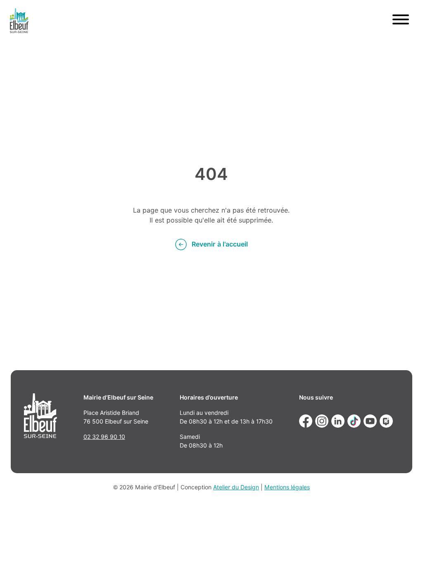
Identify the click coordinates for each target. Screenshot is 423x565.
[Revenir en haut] (405, 547)
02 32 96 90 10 (104, 436)
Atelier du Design (236, 487)
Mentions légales (287, 487)
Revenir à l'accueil (220, 244)
